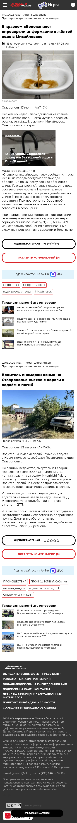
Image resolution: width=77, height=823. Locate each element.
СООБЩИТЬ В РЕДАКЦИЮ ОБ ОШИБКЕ (29, 707)
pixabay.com (10, 101)
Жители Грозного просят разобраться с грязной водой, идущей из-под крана (44, 332)
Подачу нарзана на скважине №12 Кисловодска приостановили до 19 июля (43, 320)
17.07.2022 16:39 (11, 14)
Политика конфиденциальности (29, 702)
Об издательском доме (21, 674)
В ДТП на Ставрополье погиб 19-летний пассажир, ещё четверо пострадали (39, 646)
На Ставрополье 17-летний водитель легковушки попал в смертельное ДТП (44, 635)
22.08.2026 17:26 (12, 362)
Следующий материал (37, 813)
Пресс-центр (51, 674)
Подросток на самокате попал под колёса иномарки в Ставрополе (41, 623)
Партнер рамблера (33, 805)
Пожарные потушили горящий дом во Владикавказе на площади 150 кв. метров (40, 612)
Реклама (9, 679)
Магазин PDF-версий (35, 679)
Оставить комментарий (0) (39, 257)
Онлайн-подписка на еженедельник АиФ (35, 684)
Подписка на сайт (17, 689)
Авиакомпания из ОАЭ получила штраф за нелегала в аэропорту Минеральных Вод (40, 309)
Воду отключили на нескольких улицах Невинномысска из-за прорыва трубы (39, 343)
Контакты (42, 689)
